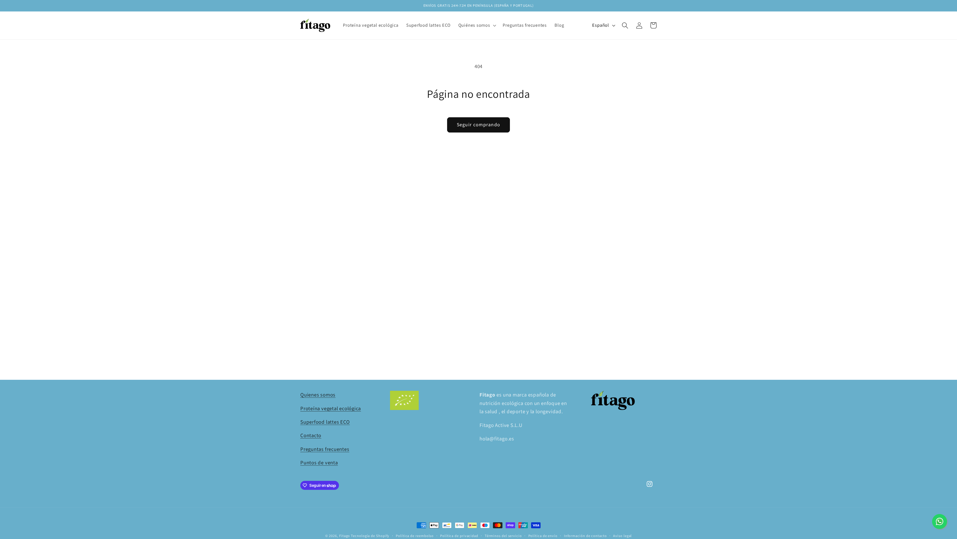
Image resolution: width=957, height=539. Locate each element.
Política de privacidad (459, 536)
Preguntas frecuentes (324, 449)
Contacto (310, 435)
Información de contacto (585, 536)
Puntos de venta (319, 462)
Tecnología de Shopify (370, 536)
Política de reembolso (415, 536)
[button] (476, 25)
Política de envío (543, 536)
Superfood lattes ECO (325, 422)
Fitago (344, 536)
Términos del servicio (503, 536)
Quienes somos (317, 395)
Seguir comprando (478, 124)
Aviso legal (622, 536)
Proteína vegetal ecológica (330, 408)
